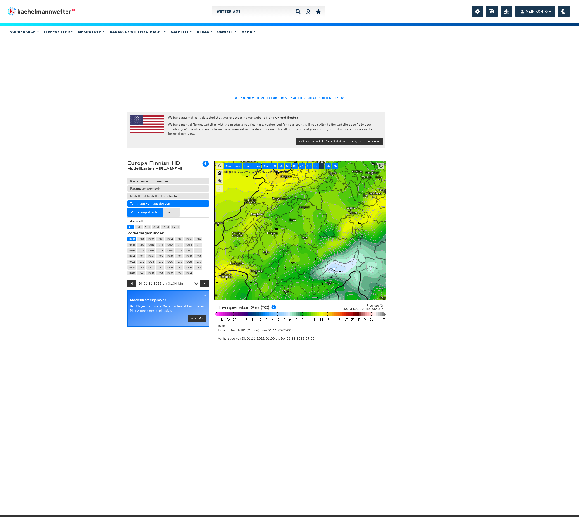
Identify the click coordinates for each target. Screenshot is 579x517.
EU (274, 166)
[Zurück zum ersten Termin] (219, 166)
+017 (141, 250)
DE (228, 166)
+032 (131, 261)
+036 (169, 261)
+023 (198, 250)
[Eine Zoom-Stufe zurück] (219, 180)
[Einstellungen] (477, 11)
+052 (169, 273)
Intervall (135, 221)
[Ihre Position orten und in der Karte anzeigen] (219, 173)
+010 (150, 244)
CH (74, 10)
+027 (160, 256)
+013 (179, 244)
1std (139, 227)
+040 (131, 267)
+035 (160, 261)
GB (288, 166)
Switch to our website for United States (322, 141)
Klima (203, 32)
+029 (179, 256)
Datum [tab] (171, 212)
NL (257, 166)
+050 (150, 273)
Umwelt (225, 32)
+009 (141, 244)
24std (175, 227)
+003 (160, 239)
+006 (188, 239)
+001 (141, 239)
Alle (130, 227)
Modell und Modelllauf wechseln (153, 196)
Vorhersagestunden (145, 233)
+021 (179, 250)
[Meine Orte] (318, 11)
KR (335, 166)
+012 (169, 244)
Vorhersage (23, 32)
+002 (150, 239)
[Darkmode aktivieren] (564, 11)
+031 (198, 256)
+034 (150, 261)
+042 (150, 267)
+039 (198, 261)
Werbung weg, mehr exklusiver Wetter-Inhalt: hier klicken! (289, 98)
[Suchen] (298, 11)
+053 (179, 273)
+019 (160, 250)
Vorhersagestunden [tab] (145, 212)
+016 (131, 250)
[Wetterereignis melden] (506, 11)
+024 (131, 256)
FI (322, 166)
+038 (188, 261)
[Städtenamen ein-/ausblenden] (219, 188)
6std (156, 227)
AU (309, 166)
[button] (381, 166)
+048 (131, 273)
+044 (169, 267)
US (281, 166)
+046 (188, 267)
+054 (188, 273)
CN (328, 166)
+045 (179, 267)
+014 (188, 244)
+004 (169, 239)
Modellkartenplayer (148, 300)
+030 (188, 256)
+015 (198, 244)
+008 (131, 244)
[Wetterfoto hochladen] (492, 11)
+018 (150, 250)
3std (147, 227)
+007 (198, 239)
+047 (198, 267)
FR (247, 166)
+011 (160, 244)
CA (302, 166)
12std (165, 227)
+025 (141, 256)
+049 (141, 273)
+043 (160, 267)
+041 (141, 267)
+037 (179, 261)
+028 (169, 256)
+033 (141, 261)
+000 (131, 239)
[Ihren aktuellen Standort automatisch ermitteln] (308, 11)
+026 (150, 256)
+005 (179, 239)
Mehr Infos (197, 318)
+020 (169, 250)
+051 (160, 273)
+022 (188, 250)
